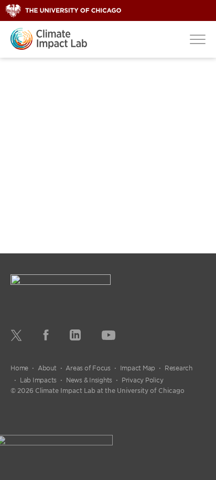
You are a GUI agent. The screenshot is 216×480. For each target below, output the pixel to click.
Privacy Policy (143, 380)
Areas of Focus (88, 368)
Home (19, 368)
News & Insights (89, 380)
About (47, 368)
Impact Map (138, 368)
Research (178, 368)
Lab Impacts (38, 380)
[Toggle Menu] (198, 39)
